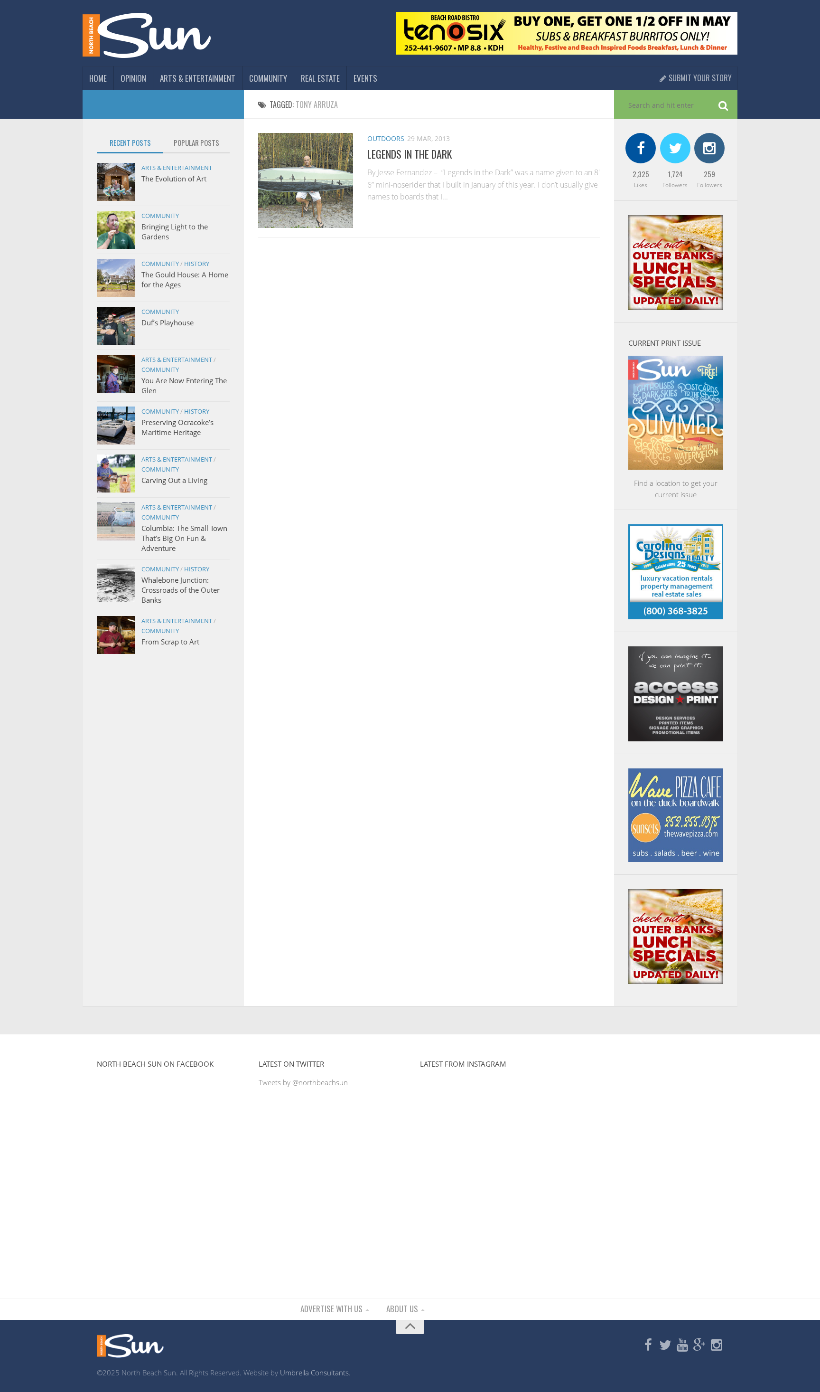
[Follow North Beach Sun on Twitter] (665, 1345)
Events (365, 78)
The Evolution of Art (173, 178)
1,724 (675, 174)
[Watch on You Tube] (682, 1345)
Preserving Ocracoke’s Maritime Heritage (177, 427)
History (196, 263)
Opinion (133, 78)
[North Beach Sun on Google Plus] (699, 1345)
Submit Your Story (699, 78)
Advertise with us (331, 1309)
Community (268, 78)
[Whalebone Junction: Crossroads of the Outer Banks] (116, 583)
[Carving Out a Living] (116, 473)
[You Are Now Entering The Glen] (116, 374)
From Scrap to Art (170, 641)
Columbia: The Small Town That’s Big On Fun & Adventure (184, 538)
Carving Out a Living (174, 480)
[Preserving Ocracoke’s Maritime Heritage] (116, 426)
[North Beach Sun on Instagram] (716, 1345)
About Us (402, 1309)
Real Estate (320, 78)
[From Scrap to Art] (116, 635)
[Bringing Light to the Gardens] (116, 230)
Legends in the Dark (409, 153)
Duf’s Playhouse (167, 322)
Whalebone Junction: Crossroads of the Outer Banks (180, 590)
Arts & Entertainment (197, 78)
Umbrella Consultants (314, 1372)
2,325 (641, 174)
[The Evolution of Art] (116, 182)
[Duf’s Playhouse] (116, 326)
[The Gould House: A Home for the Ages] (116, 278)
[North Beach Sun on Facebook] (648, 1345)
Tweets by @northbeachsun (303, 1082)
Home (98, 78)
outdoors (385, 138)
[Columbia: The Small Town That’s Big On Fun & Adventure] (116, 521)
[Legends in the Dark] (305, 180)
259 (709, 174)
